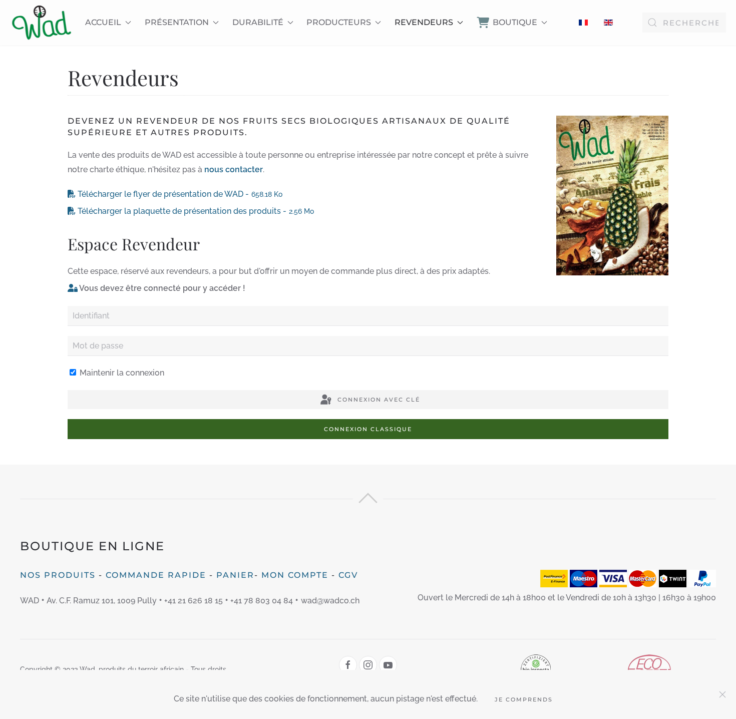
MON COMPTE (294, 575)
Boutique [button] (515, 22)
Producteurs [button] (338, 22)
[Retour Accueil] (42, 22)
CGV (348, 575)
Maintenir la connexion (121, 373)
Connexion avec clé (377, 399)
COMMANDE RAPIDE (156, 575)
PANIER (235, 575)
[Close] (722, 694)
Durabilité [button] (257, 22)
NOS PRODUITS (58, 575)
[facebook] (348, 665)
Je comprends (524, 699)
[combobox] (684, 23)
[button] (368, 501)
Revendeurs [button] (424, 22)
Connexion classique (368, 429)
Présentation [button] (177, 22)
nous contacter (233, 169)
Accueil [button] (103, 22)
